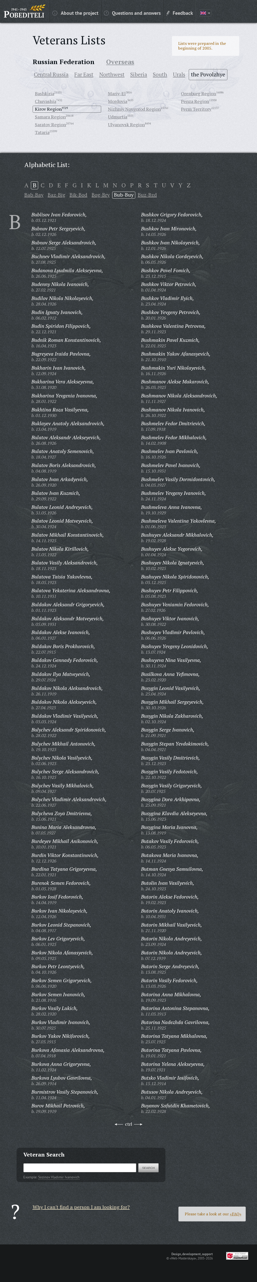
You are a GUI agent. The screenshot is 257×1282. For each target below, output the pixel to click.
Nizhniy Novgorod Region (134, 109)
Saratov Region (50, 124)
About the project (79, 13)
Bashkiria (44, 93)
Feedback (183, 13)
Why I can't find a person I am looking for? (81, 1207)
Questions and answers (136, 13)
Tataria (42, 132)
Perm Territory (196, 109)
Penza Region (195, 101)
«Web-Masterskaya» (183, 1258)
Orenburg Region (198, 93)
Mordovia (117, 101)
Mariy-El (117, 93)
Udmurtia (117, 117)
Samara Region (50, 117)
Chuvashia (45, 101)
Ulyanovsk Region (126, 124)
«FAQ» (235, 1214)
